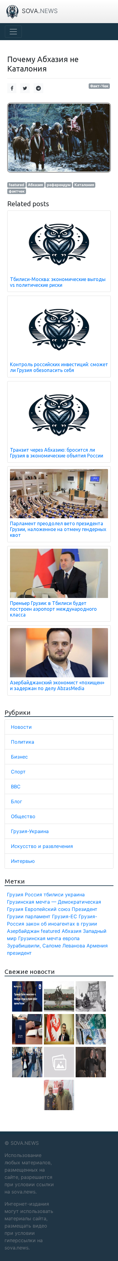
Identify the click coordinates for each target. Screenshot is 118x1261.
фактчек (17, 191)
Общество (23, 816)
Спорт (18, 772)
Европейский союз (47, 909)
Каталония (84, 184)
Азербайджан (23, 931)
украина (75, 894)
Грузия (15, 894)
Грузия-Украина (30, 831)
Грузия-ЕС (64, 916)
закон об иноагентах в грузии (61, 924)
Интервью (23, 861)
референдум (58, 184)
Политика (22, 742)
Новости (21, 727)
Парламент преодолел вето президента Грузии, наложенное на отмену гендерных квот (58, 529)
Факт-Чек (99, 86)
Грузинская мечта (39, 938)
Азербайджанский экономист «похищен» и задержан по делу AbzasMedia (57, 685)
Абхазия (35, 184)
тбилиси (54, 894)
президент (19, 953)
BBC (16, 786)
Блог (16, 801)
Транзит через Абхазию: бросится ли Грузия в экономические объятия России (56, 452)
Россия (33, 894)
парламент (38, 916)
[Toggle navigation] (13, 32)
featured (16, 184)
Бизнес (19, 757)
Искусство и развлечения (42, 846)
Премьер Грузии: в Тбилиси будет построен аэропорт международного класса (53, 608)
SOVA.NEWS (25, 1143)
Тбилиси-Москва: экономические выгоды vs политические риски (58, 282)
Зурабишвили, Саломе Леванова (46, 946)
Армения (97, 946)
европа (71, 938)
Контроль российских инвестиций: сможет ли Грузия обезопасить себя (59, 367)
